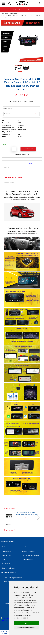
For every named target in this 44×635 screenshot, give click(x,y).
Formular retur (6, 551)
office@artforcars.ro (15, 578)
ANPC (4, 559)
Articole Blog (6, 555)
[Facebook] (4, 586)
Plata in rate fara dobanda (30, 555)
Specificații (9, 183)
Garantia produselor (8, 568)
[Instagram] (8, 586)
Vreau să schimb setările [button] (26, 627)
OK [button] (26, 623)
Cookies (24, 547)
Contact (4, 547)
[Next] (37, 517)
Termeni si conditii (28, 551)
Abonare (8, 524)
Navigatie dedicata (15, 13)
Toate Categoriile (22, 9)
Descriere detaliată (13, 177)
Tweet (30, 163)
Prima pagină (4, 13)
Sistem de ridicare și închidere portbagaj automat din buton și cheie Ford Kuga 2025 (28, 513)
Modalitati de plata (8, 564)
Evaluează (6, 167)
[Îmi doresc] (38, 143)
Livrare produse (27, 559)
